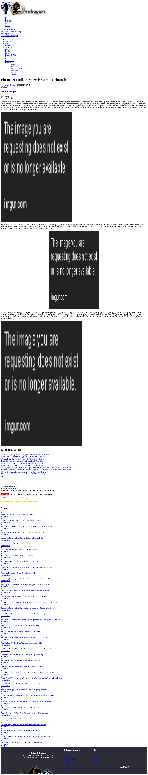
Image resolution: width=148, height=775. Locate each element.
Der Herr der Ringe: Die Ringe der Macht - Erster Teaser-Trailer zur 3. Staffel (27, 695)
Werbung (67, 766)
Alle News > (5, 746)
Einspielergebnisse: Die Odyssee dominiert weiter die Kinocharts (23, 666)
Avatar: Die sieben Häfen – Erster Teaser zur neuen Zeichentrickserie (24, 713)
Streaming (8, 24)
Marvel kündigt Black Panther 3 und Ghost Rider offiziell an (21, 684)
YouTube (97, 763)
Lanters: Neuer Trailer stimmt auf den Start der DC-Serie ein (21, 707)
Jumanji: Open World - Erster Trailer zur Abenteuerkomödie (21, 643)
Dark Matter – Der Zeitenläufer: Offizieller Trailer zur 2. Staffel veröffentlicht (27, 672)
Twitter (96, 759)
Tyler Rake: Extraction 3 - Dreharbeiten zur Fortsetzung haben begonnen (26, 701)
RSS (95, 754)
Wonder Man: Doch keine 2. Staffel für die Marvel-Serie (20, 625)
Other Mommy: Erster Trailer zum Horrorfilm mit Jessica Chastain (23, 725)
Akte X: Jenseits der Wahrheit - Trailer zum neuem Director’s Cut (23, 596)
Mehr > (3, 476)
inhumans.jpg (8, 91)
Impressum (67, 757)
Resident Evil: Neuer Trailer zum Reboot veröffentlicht (19, 730)
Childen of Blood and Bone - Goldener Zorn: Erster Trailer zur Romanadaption (28, 649)
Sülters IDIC (14, 72)
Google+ (97, 761)
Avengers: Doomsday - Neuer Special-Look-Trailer (18, 573)
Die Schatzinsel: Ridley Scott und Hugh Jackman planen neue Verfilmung (26, 736)
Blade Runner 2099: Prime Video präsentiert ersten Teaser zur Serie (24, 719)
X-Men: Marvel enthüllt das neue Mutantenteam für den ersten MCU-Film (26, 567)
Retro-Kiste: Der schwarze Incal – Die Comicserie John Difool (22, 461)
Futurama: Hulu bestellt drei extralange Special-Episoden (20, 660)
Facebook (97, 757)
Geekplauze (14, 70)
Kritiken (8, 51)
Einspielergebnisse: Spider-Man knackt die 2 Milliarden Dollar (22, 538)
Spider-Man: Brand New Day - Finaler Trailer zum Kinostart (21, 742)
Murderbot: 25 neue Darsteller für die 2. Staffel (17, 515)
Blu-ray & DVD (10, 55)
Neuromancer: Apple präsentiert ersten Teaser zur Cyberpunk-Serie (24, 690)
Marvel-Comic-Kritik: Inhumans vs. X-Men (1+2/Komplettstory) (23, 474)
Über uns (67, 754)
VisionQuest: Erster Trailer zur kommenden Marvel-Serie (20, 561)
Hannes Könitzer (9, 85)
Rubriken (8, 63)
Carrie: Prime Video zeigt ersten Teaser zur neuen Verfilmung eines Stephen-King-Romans (32, 678)
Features (12, 65)
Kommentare (9, 61)
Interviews (13, 67)
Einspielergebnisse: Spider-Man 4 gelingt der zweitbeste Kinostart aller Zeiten (27, 608)
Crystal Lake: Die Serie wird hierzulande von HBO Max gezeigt (23, 614)
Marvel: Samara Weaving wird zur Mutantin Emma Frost (20, 631)
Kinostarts (8, 20)
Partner (66, 761)
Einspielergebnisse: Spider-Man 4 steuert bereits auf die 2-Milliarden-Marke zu (28, 579)
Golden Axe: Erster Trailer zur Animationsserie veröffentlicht (21, 520)
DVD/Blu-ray (10, 22)
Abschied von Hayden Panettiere (12, 544)
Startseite (8, 41)
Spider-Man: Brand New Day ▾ (12, 32)
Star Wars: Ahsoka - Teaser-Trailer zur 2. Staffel (17, 555)
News (7, 18)
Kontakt (66, 768)
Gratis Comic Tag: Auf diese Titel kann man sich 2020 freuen (22, 465)
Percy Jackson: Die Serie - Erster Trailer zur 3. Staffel (19, 550)
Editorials (13, 74)
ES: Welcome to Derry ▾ (9, 36)
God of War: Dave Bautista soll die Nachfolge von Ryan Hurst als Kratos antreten (29, 602)
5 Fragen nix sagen (16, 68)
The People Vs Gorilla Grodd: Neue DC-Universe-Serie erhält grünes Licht (27, 526)
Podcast (8, 49)
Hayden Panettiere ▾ (8, 29)
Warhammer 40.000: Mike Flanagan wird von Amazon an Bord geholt (25, 637)
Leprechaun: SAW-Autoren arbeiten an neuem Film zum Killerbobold (25, 590)
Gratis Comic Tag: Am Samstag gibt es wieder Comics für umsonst (24, 457)
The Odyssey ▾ (6, 34)
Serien (7, 26)
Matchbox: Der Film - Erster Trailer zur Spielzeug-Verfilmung (22, 655)
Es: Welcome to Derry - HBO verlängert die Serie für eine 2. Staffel (24, 532)
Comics (7, 57)
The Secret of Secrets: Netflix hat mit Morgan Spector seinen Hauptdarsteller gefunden (30, 620)
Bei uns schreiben (70, 759)
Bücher (7, 59)
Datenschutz (68, 763)
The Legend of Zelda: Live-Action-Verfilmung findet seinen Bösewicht (25, 585)
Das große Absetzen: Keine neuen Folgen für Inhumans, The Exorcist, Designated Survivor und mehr (36, 469)
